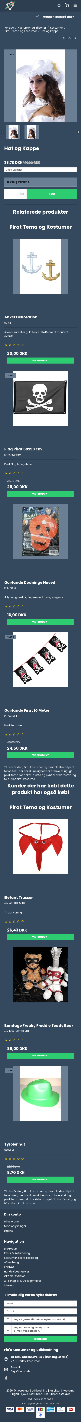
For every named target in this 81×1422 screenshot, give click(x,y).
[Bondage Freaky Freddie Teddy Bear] (40, 983)
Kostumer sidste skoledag (21, 1258)
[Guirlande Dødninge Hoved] (40, 540)
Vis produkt (40, 360)
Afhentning (11, 1262)
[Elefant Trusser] (40, 855)
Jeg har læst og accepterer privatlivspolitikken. (31, 1329)
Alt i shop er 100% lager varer (22, 1281)
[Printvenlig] (75, 38)
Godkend (40, 1339)
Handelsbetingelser (16, 1271)
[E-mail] (40, 1311)
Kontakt (9, 1267)
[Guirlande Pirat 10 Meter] (40, 668)
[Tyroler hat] (40, 1102)
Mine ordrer (11, 1221)
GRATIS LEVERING (14, 1276)
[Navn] (40, 1303)
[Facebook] (6, 1379)
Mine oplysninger (15, 1226)
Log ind (8, 1231)
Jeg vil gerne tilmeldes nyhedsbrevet (38, 1319)
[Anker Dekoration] (40, 275)
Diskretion (10, 1248)
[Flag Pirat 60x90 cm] (40, 407)
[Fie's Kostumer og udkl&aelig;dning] (9, 5)
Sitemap (9, 1285)
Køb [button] (52, 194)
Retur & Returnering (17, 1253)
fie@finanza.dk (20, 1371)
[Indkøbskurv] (67, 5)
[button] (64, 38)
